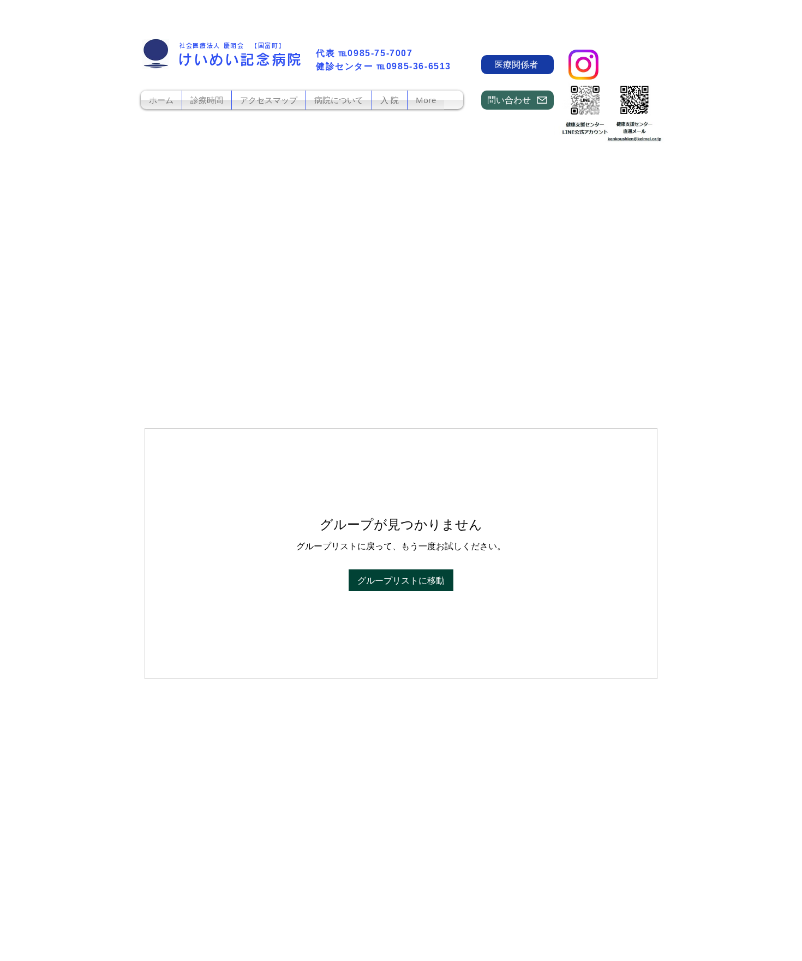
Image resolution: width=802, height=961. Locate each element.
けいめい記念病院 (240, 59)
